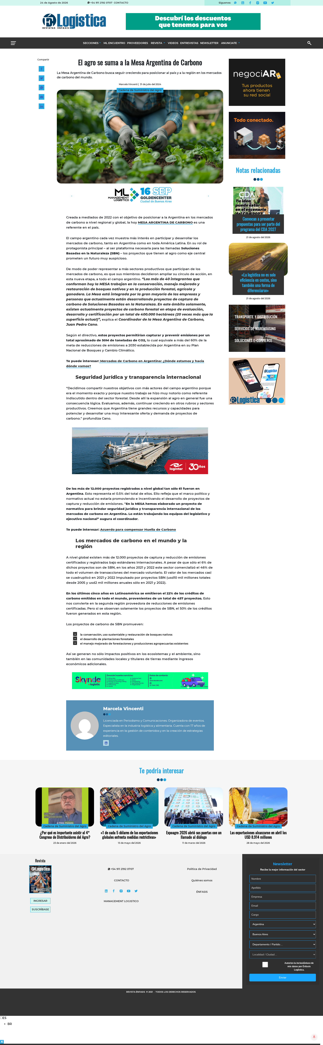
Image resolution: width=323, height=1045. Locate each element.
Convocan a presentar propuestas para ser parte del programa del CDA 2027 (258, 224)
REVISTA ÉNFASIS (136, 992)
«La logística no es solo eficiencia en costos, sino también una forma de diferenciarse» (258, 282)
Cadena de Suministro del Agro (64, 826)
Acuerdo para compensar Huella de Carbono (138, 529)
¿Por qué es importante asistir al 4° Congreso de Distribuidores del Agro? (64, 835)
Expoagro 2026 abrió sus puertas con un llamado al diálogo (194, 835)
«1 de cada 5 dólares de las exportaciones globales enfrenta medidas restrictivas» (129, 835)
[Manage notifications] (314, 1037)
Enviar (282, 977)
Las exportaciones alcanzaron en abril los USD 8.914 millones (258, 835)
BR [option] (9, 1024)
